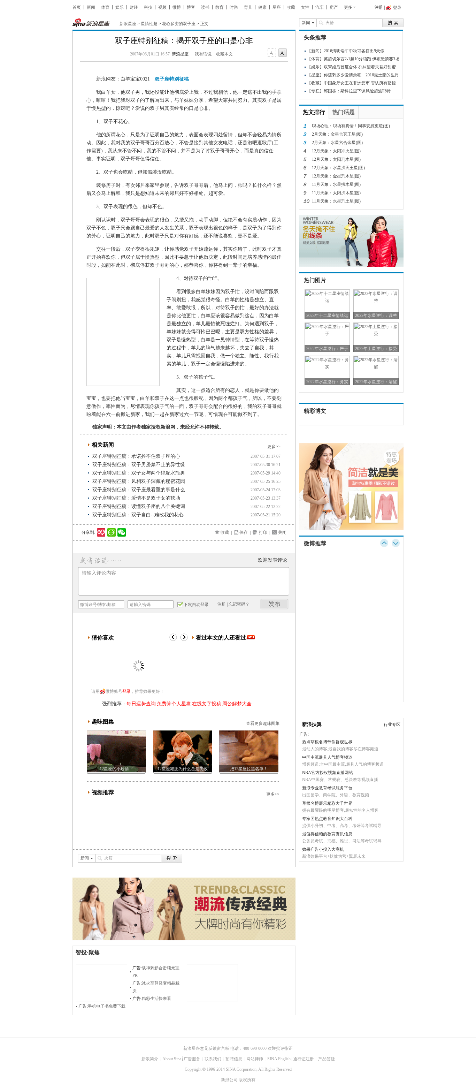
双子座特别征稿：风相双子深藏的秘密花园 (138, 481)
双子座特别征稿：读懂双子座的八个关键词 (138, 506)
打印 (263, 532)
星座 (276, 7)
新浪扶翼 (312, 724)
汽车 (319, 7)
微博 (176, 7)
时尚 (234, 7)
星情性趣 (149, 23)
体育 (105, 7)
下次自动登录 (196, 604)
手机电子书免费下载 (106, 1006)
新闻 (91, 7)
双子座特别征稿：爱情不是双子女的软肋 (136, 498)
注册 (379, 7)
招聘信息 (233, 1058)
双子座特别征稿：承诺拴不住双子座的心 (136, 456)
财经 (134, 7)
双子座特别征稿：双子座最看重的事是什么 (138, 489)
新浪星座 (128, 23)
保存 (243, 532)
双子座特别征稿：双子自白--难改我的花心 (138, 514)
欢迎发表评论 (272, 560)
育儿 (248, 7)
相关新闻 (103, 445)
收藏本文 (224, 54)
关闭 (282, 532)
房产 (334, 7)
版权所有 (247, 1079)
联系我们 (213, 1058)
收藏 (291, 7)
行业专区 (392, 724)
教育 (219, 7)
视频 (162, 7)
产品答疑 (326, 1058)
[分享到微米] (101, 532)
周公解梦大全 (237, 703)
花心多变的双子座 (178, 23)
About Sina (171, 1058)
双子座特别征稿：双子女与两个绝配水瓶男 (138, 473)
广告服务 (192, 1058)
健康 (262, 7)
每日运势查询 (141, 703)
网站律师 (254, 1058)
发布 (274, 604)
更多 (348, 7)
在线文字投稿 (206, 703)
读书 (205, 7)
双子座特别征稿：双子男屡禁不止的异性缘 (138, 464)
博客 (191, 7)
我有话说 (203, 54)
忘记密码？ (239, 604)
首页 (76, 7)
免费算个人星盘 (174, 703)
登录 (126, 691)
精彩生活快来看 (156, 998)
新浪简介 (149, 1058)
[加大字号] (282, 53)
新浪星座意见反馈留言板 (206, 1048)
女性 (305, 7)
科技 (148, 7)
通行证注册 (303, 1058)
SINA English (279, 1058)
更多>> (274, 446)
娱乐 (119, 7)
